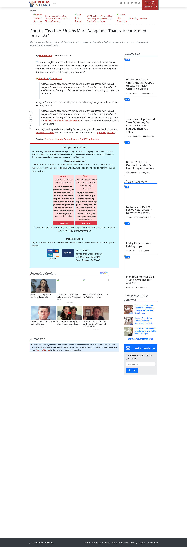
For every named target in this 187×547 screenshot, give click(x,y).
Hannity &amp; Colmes (67, 139)
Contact (106, 542)
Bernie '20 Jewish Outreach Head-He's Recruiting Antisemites (140, 165)
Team (87, 542)
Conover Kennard (132, 93)
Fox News (49, 139)
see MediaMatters (45, 132)
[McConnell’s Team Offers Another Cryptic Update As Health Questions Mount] (140, 67)
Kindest (53, 258)
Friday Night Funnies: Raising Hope (139, 244)
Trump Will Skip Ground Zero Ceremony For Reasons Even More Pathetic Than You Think (140, 125)
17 (126, 224)
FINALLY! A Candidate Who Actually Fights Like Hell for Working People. (146, 331)
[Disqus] (74, 439)
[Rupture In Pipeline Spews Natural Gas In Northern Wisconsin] (140, 194)
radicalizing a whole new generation (62, 120)
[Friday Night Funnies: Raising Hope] (140, 231)
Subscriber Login (150, 7)
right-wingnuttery (106, 132)
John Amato (130, 251)
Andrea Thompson (133, 136)
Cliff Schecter (131, 173)
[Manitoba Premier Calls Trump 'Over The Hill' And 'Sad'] (140, 264)
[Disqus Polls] (74, 382)
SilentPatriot (45, 55)
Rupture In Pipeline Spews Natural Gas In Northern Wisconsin (139, 210)
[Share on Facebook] (31, 113)
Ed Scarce (129, 287)
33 (126, 257)
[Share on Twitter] (31, 119)
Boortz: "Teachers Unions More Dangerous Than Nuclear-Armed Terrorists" (88, 33)
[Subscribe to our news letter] (135, 3)
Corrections (152, 542)
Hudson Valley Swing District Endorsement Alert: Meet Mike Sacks (144, 320)
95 (126, 100)
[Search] (139, 3)
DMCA (142, 542)
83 (126, 142)
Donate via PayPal (68, 253)
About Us (96, 542)
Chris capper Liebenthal (135, 217)
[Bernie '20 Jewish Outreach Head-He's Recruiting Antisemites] (140, 150)
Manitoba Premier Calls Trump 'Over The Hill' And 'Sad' (140, 280)
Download (43, 78)
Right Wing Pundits (89, 139)
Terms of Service (43, 350)
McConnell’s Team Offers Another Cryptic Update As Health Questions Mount (140, 84)
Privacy (133, 542)
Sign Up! (132, 370)
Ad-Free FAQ (64, 230)
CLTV (54, 3)
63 (126, 60)
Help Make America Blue (140, 338)
